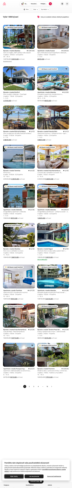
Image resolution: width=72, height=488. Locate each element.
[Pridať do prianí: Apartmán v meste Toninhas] (32, 266)
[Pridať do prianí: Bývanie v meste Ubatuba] (32, 27)
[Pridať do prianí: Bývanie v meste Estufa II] (32, 68)
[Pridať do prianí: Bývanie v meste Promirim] (66, 345)
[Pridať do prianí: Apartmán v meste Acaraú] (66, 27)
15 (47, 386)
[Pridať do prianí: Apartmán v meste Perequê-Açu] (32, 345)
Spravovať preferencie (54, 476)
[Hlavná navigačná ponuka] (67, 4)
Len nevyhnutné (34, 476)
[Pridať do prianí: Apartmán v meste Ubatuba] (66, 68)
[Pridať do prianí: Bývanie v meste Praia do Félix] (66, 107)
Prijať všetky (14, 476)
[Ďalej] (51, 386)
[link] (20, 386)
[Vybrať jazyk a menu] (62, 4)
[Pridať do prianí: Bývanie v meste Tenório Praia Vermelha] (66, 306)
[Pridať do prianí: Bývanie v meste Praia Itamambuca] (66, 147)
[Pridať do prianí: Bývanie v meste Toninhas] (32, 147)
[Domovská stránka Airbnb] (4, 3)
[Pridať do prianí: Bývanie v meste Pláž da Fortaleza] (32, 107)
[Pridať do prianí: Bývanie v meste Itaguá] (66, 225)
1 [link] (24, 386)
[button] (15, 59)
